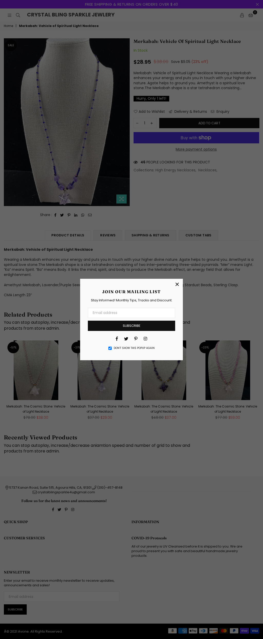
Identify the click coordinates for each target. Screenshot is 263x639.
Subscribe (131, 325)
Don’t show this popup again (134, 348)
